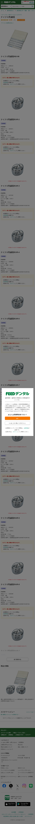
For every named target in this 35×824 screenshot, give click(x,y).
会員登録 (26, 428)
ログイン (15, 431)
